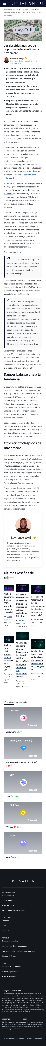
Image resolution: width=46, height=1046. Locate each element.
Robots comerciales (10, 941)
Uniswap (10, 731)
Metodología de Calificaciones (13, 910)
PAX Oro (9, 827)
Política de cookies (9, 976)
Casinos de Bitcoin (9, 956)
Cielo (8, 796)
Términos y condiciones (11, 967)
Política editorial (8, 905)
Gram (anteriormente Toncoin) (20, 762)
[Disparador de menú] (4, 3)
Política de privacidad (10, 972)
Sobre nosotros (8, 895)
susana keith (38, 619)
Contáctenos (7, 900)
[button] (41, 4)
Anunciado (8, 193)
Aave (8, 857)
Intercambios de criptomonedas (14, 946)
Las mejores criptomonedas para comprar (18, 951)
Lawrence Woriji (21, 537)
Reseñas (5, 921)
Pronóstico (6, 931)
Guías (4, 926)
